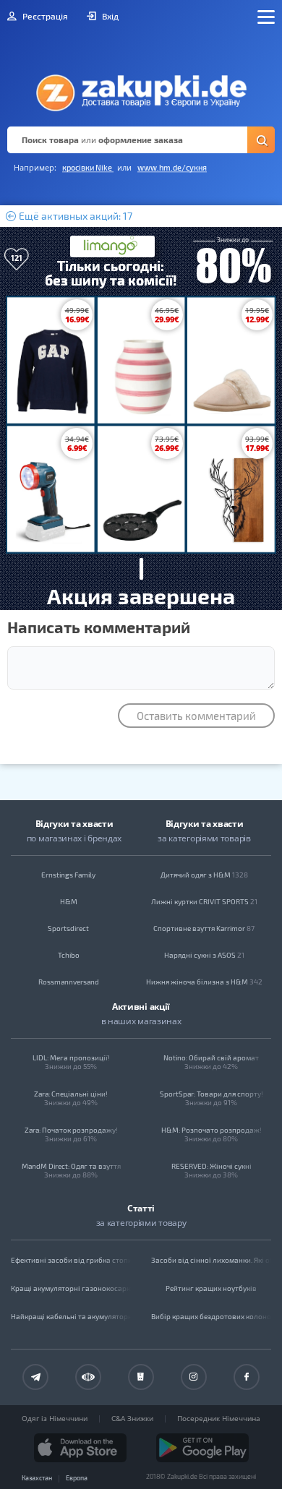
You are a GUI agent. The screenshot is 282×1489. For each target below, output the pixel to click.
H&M (68, 901)
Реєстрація (44, 16)
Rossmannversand (68, 981)
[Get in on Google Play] (202, 1447)
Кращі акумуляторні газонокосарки (71, 1288)
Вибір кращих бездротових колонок (211, 1316)
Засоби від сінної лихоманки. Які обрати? (211, 1260)
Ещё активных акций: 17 (74, 216)
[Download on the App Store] (80, 1447)
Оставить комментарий (196, 715)
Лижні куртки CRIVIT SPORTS (204, 901)
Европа (76, 1478)
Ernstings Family (68, 874)
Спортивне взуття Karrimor (204, 928)
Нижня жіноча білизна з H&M (204, 981)
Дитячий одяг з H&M (204, 874)
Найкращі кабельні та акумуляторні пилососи (71, 1316)
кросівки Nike (88, 167)
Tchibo (69, 955)
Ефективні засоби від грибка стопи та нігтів (71, 1260)
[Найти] (261, 139)
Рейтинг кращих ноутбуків (211, 1288)
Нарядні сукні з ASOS (204, 955)
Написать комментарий (98, 626)
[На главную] (141, 89)
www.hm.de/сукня (172, 167)
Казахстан (37, 1478)
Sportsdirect (68, 928)
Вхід (109, 16)
